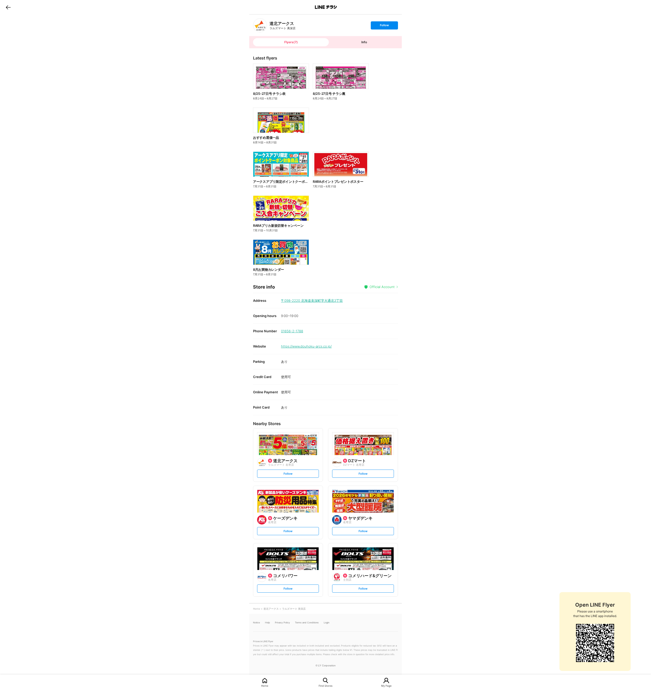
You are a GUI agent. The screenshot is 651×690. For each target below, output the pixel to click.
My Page (386, 685)
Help (267, 622)
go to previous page (8, 7)
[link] (260, 25)
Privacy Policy (282, 622)
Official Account (382, 287)
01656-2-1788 (292, 331)
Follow (384, 26)
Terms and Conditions (307, 622)
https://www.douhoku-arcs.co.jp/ (306, 346)
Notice (256, 622)
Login (326, 622)
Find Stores (325, 685)
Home (264, 685)
